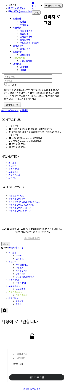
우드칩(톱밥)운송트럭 (29, 42)
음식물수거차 (26, 36)
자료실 (23, 69)
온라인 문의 (18, 45)
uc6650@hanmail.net (21, 11)
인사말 (23, 21)
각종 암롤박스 (26, 30)
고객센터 (17, 63)
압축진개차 (25, 39)
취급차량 (17, 27)
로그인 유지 (12, 84)
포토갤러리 (18, 51)
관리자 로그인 (54, 5)
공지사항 (24, 66)
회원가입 (24, 110)
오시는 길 (24, 24)
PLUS (34, 7)
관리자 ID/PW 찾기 (9, 110)
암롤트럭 (24, 33)
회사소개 (17, 18)
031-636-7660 (17, 8)
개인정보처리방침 (32, 238)
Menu (36, 13)
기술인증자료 (19, 57)
